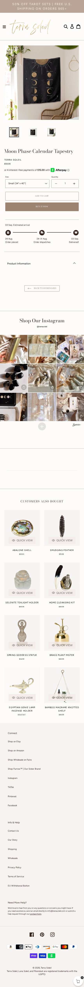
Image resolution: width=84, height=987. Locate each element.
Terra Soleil (46, 968)
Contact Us (13, 831)
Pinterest (12, 796)
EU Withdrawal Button (18, 885)
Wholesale (13, 858)
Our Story (12, 840)
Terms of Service (16, 876)
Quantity (54, 177)
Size (7, 177)
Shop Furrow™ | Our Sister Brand (24, 769)
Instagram (12, 778)
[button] (42, 349)
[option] (14, 133)
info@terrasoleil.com (56, 911)
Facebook (12, 805)
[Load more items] (42, 426)
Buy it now (42, 207)
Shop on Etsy (14, 741)
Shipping (12, 849)
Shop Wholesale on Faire (20, 760)
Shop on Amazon (16, 750)
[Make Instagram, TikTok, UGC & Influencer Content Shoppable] (76, 425)
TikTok (11, 787)
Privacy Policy (14, 867)
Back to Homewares (44, 288)
